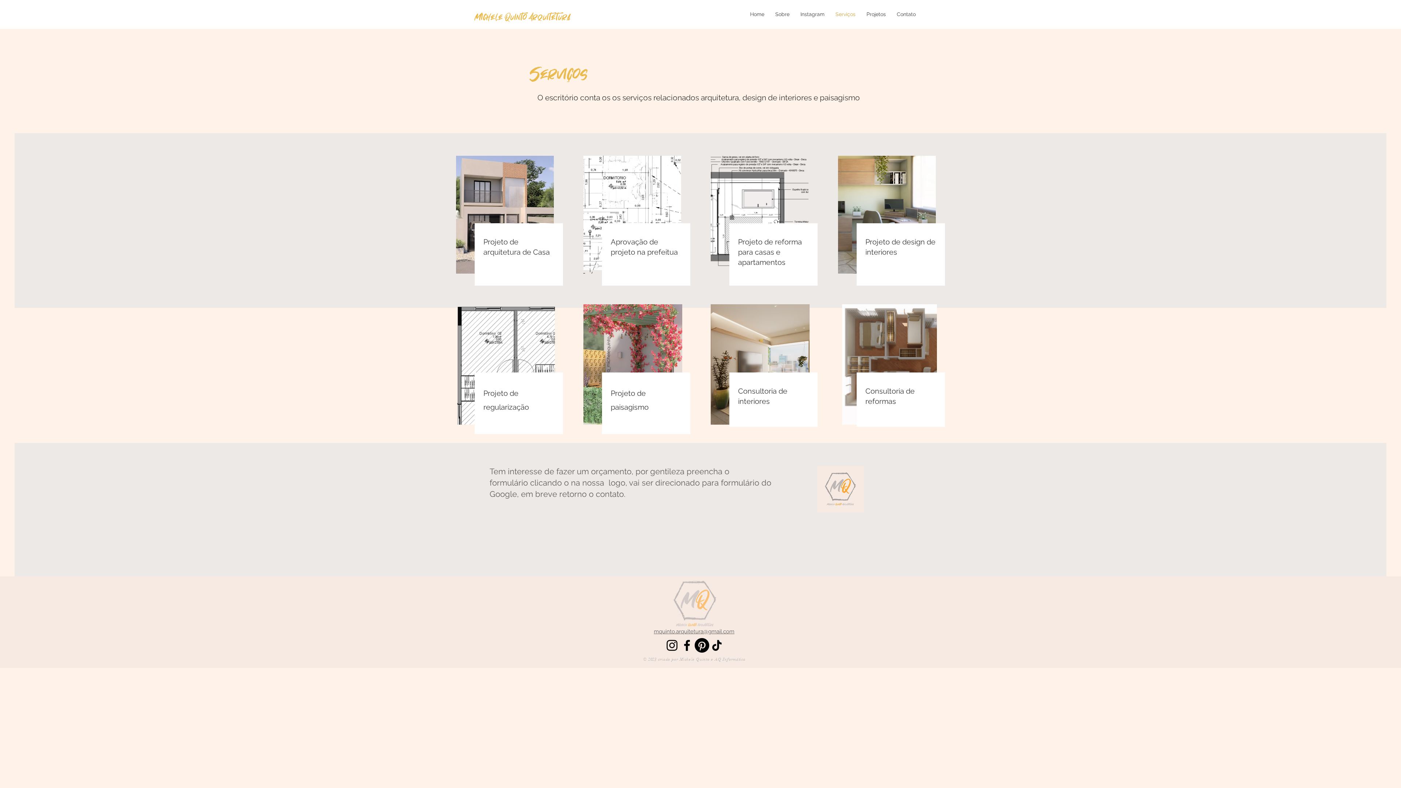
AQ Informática (730, 659)
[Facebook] (687, 645)
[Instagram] (672, 645)
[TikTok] (717, 645)
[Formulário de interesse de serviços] (840, 489)
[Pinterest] (702, 645)
